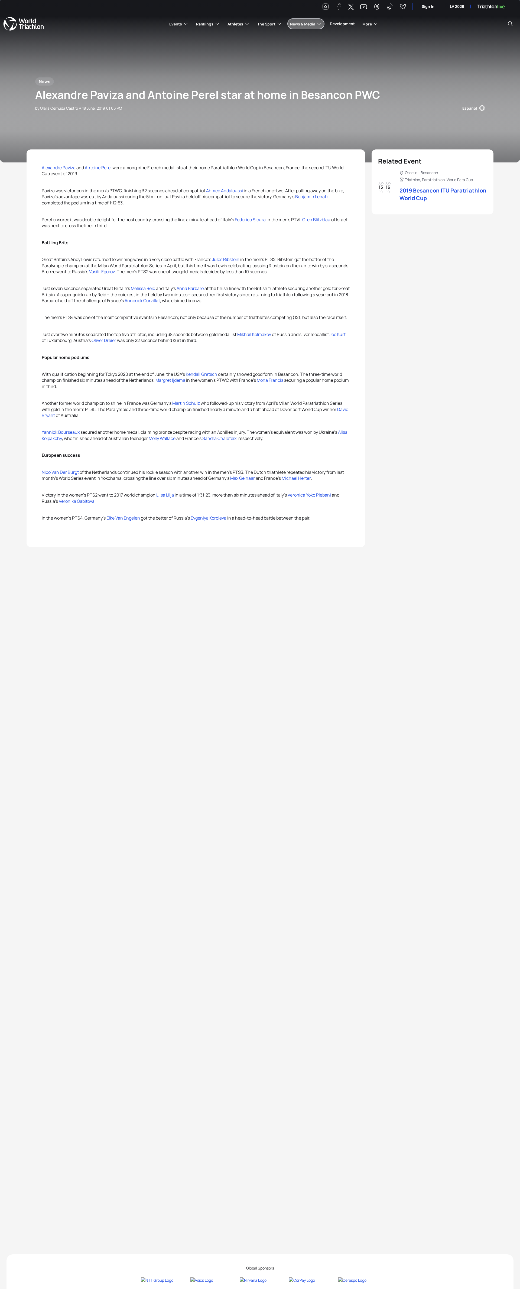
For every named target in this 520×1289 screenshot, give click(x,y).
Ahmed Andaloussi (224, 191)
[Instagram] (325, 7)
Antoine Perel (98, 168)
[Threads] (376, 7)
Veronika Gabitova (77, 501)
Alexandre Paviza (59, 168)
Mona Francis (270, 380)
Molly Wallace (162, 438)
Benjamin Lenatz (312, 197)
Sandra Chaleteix (219, 438)
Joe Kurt (338, 334)
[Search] (510, 23)
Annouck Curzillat (142, 301)
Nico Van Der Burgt (60, 472)
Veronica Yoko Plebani (309, 495)
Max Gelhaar (242, 478)
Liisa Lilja (165, 495)
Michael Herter (296, 478)
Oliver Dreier (104, 340)
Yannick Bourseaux (61, 432)
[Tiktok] (389, 7)
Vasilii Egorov (102, 272)
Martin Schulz (186, 403)
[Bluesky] (402, 7)
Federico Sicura (250, 220)
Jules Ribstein (225, 259)
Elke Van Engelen (123, 518)
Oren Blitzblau (316, 220)
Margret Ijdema (170, 380)
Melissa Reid (143, 288)
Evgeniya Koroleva (208, 518)
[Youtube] (363, 6)
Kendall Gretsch (201, 374)
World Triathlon (23, 24)
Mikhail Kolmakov (254, 334)
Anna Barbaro (190, 288)
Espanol (469, 108)
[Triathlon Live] (491, 6)
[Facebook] (338, 7)
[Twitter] (351, 7)
